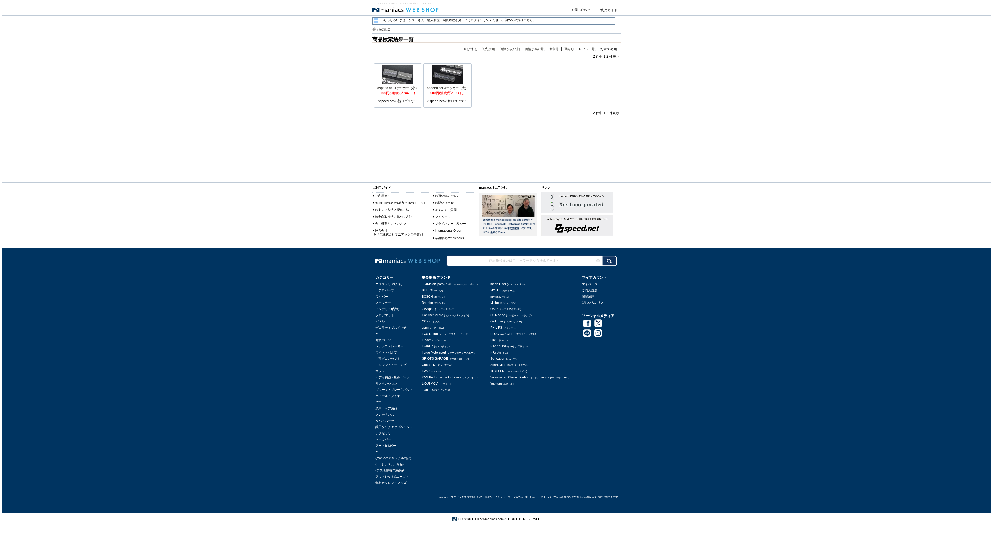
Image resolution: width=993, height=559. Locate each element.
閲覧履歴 (588, 296)
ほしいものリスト (594, 303)
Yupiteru (502, 383)
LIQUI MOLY (436, 383)
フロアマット (384, 315)
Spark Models (509, 365)
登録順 (569, 49)
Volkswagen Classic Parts (529, 377)
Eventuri (436, 346)
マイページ (442, 217)
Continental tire (445, 315)
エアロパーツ (384, 290)
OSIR (505, 309)
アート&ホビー (385, 445)
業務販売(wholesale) (449, 238)
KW (431, 371)
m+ (499, 296)
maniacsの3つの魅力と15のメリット (400, 203)
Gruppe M (437, 365)
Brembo (433, 303)
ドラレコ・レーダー (389, 346)
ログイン (477, 20)
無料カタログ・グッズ (391, 483)
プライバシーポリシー (450, 223)
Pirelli (499, 340)
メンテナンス (384, 414)
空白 (378, 334)
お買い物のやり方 (447, 196)
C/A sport (438, 309)
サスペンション (386, 383)
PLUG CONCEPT (513, 334)
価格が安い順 (510, 49)
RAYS (499, 352)
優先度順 (488, 49)
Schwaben (504, 359)
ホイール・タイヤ (387, 396)
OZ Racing (511, 315)
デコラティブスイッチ (391, 327)
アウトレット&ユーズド (392, 477)
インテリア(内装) (387, 309)
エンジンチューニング (391, 365)
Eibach (434, 340)
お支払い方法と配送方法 (392, 210)
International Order (448, 230)
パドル (380, 321)
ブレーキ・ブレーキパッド (394, 390)
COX (431, 321)
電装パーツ (383, 340)
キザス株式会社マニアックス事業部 (398, 234)
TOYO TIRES (508, 371)
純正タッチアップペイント (394, 427)
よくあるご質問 (446, 210)
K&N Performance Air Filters (450, 377)
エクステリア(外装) (388, 284)
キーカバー (383, 439)
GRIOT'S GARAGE (445, 359)
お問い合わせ (580, 10)
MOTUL (502, 290)
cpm (433, 327)
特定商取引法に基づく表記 (393, 217)
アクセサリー (384, 433)
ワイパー (381, 296)
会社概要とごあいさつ (390, 223)
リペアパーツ (384, 421)
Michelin (503, 303)
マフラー (381, 371)
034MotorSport (450, 284)
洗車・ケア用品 (386, 408)
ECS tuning (445, 334)
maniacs (436, 390)
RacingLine (509, 346)
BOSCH (433, 296)
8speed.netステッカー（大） (447, 88)
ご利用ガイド (607, 10)
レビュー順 (587, 49)
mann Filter (507, 284)
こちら (528, 20)
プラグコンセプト (387, 359)
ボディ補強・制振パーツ (392, 377)
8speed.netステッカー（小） (397, 88)
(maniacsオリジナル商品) (393, 458)
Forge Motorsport (449, 352)
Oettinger (506, 321)
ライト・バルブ (386, 352)
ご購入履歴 (589, 290)
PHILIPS (504, 327)
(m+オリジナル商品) (389, 464)
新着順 (554, 49)
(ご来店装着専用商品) (390, 470)
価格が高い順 (534, 49)
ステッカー (383, 303)
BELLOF (432, 290)
